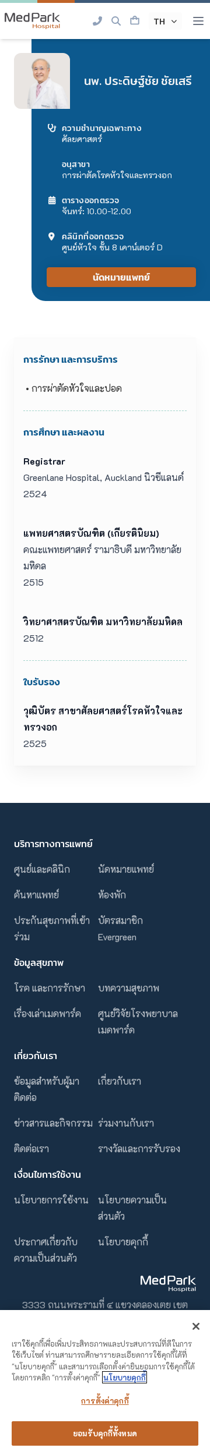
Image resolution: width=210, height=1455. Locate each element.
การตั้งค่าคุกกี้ (104, 1401)
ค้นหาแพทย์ (36, 894)
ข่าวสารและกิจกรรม (53, 1123)
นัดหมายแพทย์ (121, 277)
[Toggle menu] (198, 21)
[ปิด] (196, 1326)
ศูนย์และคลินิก (42, 869)
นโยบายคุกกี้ (123, 1241)
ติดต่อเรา (31, 1148)
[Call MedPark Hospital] (97, 21)
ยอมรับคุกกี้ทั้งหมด (105, 1433)
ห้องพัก (112, 894)
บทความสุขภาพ (128, 988)
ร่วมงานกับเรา (126, 1123)
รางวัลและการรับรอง (139, 1148)
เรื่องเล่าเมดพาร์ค (47, 1013)
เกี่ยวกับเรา (119, 1081)
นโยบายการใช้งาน (51, 1200)
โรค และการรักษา (49, 988)
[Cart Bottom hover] (134, 21)
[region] (105, 1382)
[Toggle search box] (116, 21)
